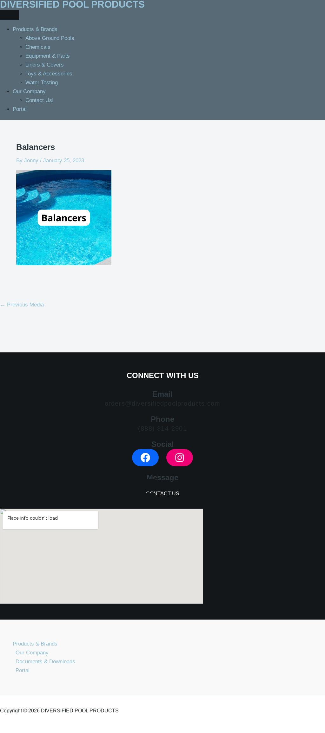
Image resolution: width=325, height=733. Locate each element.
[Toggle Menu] (9, 15)
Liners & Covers (44, 65)
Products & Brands (35, 29)
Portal (20, 109)
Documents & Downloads (45, 662)
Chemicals (37, 47)
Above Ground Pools (49, 38)
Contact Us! (39, 100)
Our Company (29, 91)
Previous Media (22, 305)
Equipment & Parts (47, 56)
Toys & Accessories (48, 74)
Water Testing (41, 83)
